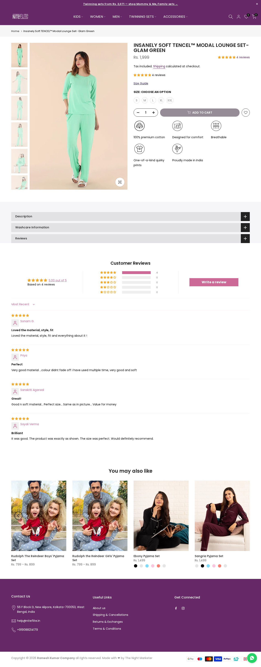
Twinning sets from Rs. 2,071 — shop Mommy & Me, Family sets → (130, 4)
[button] (227, 57)
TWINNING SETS (141, 16)
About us (99, 608)
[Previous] (18, 516)
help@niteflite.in (28, 621)
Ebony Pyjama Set (147, 556)
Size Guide (141, 83)
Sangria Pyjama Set (209, 556)
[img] (20, 315)
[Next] (243, 516)
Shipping (159, 66)
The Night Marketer (138, 658)
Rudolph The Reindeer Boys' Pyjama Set (37, 558)
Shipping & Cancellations (110, 615)
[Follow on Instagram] (183, 608)
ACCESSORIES (174, 16)
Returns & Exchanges (108, 622)
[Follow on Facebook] (176, 608)
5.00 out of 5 (58, 280)
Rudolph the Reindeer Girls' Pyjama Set (98, 558)
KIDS (77, 16)
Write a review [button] (214, 282)
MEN (116, 16)
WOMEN (96, 16)
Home (15, 31)
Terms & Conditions (107, 629)
